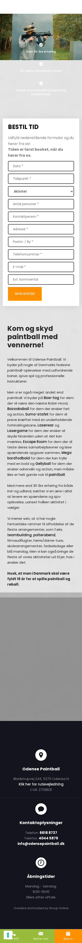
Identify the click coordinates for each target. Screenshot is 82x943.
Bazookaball (18, 408)
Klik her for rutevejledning (41, 784)
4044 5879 (48, 838)
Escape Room (35, 441)
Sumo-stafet (37, 414)
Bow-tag (51, 397)
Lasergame (17, 430)
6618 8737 (48, 832)
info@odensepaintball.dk (41, 843)
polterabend (44, 535)
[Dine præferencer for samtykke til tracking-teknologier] (8, 935)
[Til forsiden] (41, 6)
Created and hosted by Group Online (41, 908)
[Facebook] (20, 735)
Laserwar (46, 425)
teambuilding (19, 535)
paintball (57, 474)
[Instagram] (61, 735)
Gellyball (43, 463)
